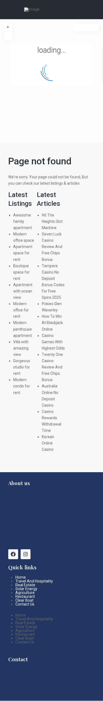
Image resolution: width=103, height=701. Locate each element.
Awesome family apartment (22, 221)
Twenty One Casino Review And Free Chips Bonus (52, 367)
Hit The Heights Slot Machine (52, 221)
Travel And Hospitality (34, 581)
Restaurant (25, 596)
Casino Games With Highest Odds (53, 341)
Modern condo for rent (21, 386)
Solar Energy (26, 589)
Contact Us (24, 604)
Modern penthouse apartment (22, 328)
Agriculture (25, 592)
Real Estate (25, 585)
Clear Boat (24, 600)
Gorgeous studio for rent (21, 367)
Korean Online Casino (48, 443)
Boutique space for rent (21, 272)
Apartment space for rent (22, 252)
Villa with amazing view (21, 348)
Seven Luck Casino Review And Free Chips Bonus (52, 246)
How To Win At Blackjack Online (52, 322)
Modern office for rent (21, 310)
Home (20, 577)
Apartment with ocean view (22, 291)
